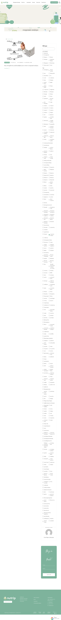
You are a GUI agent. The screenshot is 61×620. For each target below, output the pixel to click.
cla (50, 75)
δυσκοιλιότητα (46, 225)
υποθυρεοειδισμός (47, 487)
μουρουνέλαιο (46, 336)
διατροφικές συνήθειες (52, 215)
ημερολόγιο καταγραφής (46, 255)
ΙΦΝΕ (51, 272)
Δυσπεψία (45, 227)
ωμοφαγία (52, 520)
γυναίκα (51, 196)
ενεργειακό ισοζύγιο (52, 235)
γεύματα (45, 187)
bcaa (45, 73)
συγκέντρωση (46, 430)
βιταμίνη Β (52, 179)
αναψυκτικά (52, 132)
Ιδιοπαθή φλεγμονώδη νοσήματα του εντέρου (52, 266)
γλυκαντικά (52, 190)
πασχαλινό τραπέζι (52, 379)
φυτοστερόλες (46, 505)
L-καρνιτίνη (46, 89)
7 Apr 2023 (13, 62)
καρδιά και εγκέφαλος (52, 281)
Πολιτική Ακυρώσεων (34, 612)
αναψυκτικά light (46, 136)
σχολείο (45, 452)
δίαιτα (45, 199)
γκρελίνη (51, 187)
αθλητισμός (46, 124)
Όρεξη (45, 356)
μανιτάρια (52, 317)
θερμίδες (45, 258)
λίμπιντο (51, 300)
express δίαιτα (45, 83)
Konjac (51, 85)
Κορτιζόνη (46, 293)
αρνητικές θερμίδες (45, 152)
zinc (44, 114)
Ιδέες (45, 264)
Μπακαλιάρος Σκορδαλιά (48, 338)
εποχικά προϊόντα (45, 245)
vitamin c (51, 107)
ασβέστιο (51, 151)
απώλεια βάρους (51, 148)
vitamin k (45, 112)
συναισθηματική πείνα (48, 440)
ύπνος (51, 481)
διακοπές (45, 202)
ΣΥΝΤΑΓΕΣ (35, 601)
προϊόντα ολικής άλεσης (45, 393)
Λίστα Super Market (52, 310)
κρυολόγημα (52, 298)
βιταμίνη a (52, 173)
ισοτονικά (45, 272)
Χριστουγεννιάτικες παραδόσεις (47, 513)
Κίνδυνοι (45, 291)
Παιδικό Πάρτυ (51, 370)
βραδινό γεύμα (51, 183)
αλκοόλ (45, 129)
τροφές (45, 464)
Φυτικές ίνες (52, 500)
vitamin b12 (46, 107)
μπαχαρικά (46, 340)
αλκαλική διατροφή (51, 127)
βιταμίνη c (52, 175)
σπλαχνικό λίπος (46, 421)
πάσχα (51, 376)
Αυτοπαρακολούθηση (47, 162)
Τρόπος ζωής (46, 65)
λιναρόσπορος (46, 302)
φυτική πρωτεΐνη (47, 503)
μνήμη (45, 333)
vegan (51, 102)
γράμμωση (46, 196)
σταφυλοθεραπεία (47, 425)
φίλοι (45, 491)
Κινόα (51, 291)
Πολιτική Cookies (40, 612)
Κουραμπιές (52, 293)
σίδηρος (51, 411)
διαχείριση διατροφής (46, 222)
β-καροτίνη (52, 167)
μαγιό (45, 315)
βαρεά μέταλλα (45, 170)
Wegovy (51, 112)
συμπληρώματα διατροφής (48, 438)
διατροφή (45, 207)
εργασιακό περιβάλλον (52, 245)
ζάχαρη (45, 250)
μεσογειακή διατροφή (46, 329)
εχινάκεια (51, 248)
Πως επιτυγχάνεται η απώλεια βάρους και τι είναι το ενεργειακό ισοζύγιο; (21, 65)
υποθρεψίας (46, 485)
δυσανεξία (52, 221)
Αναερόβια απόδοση (46, 133)
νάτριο (51, 346)
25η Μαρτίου (46, 69)
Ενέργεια (45, 234)
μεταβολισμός (46, 331)
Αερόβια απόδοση (51, 121)
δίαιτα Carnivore (52, 200)
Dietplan (51, 80)
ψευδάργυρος (46, 518)
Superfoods (46, 53)
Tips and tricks (51, 99)
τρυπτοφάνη (46, 466)
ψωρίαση (51, 518)
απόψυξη (45, 147)
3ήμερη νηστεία (51, 70)
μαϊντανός (45, 317)
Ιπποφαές (51, 270)
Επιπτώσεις (46, 242)
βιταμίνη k (46, 179)
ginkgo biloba (45, 86)
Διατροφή (7, 62)
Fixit (20, 612)
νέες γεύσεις (52, 348)
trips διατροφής (45, 103)
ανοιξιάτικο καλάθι (52, 140)
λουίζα (45, 313)
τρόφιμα (51, 464)
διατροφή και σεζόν (52, 208)
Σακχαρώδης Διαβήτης (46, 406)
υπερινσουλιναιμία (47, 479)
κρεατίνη (45, 298)
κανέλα (45, 277)
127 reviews (55, 617)
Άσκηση (45, 154)
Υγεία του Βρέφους (45, 474)
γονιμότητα (52, 194)
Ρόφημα (51, 398)
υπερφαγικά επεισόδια (46, 482)
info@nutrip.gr (51, 605)
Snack (45, 96)
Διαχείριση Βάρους (52, 60)
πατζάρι (45, 382)
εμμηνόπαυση (46, 231)
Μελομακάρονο (46, 322)
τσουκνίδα (45, 471)
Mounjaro (52, 91)
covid (45, 77)
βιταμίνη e (52, 177)
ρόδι (44, 398)
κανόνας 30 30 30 (52, 278)
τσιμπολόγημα (46, 469)
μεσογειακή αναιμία (52, 325)
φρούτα (45, 494)
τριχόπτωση (52, 462)
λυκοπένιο (52, 313)
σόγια (45, 415)
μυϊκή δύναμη (45, 343)
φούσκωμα (52, 491)
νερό (45, 350)
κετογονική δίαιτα (52, 289)
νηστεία (51, 350)
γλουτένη (45, 190)
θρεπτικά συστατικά (46, 261)
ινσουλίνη (45, 270)
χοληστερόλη (46, 508)
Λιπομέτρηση (46, 307)
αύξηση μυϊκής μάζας (47, 160)
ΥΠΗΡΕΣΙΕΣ (22, 597)
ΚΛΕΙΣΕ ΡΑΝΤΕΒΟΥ (7, 601)
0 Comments (20, 62)
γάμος (51, 185)
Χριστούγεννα (46, 510)
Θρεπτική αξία (51, 261)
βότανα (45, 182)
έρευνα (45, 248)
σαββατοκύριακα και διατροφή (49, 403)
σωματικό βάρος (52, 453)
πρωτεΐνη (51, 396)
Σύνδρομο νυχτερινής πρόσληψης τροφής (46, 445)
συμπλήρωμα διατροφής (48, 436)
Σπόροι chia (46, 423)
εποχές (51, 242)
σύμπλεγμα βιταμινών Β (52, 433)
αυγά (51, 154)
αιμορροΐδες (52, 124)
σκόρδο (45, 413)
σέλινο (51, 408)
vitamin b (51, 105)
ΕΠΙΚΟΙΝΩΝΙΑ (50, 597)
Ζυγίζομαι (52, 250)
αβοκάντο (51, 114)
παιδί (45, 365)
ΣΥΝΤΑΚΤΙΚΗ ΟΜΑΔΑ (37, 603)
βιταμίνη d (46, 177)
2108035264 (50, 602)
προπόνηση (52, 391)
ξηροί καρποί (46, 353)
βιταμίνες (45, 173)
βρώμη (45, 185)
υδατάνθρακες (46, 477)
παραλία (45, 376)
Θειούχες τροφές (51, 255)
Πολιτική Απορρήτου (48, 612)
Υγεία (51, 65)
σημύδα (45, 411)
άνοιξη (45, 139)
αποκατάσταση (46, 145)
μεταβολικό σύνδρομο (52, 329)
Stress (51, 96)
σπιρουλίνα (52, 417)
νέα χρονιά (46, 348)
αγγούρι (45, 116)
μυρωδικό (45, 346)
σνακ (51, 413)
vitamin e (51, 110)
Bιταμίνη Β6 (52, 73)
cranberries (52, 77)
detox (45, 80)
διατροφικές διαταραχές (46, 211)
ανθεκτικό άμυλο (52, 136)
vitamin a (45, 105)
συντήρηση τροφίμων (52, 450)
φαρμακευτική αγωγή (47, 489)
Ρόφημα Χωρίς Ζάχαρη (48, 400)
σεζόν (51, 405)
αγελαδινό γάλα (52, 117)
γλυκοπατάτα (46, 194)
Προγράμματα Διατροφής (23, 598)
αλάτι (45, 126)
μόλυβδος (52, 333)
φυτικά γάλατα (45, 501)
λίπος (45, 309)
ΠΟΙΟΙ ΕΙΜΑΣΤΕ (36, 597)
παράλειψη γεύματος (52, 373)
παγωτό (51, 363)
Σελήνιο (45, 408)
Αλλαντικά (52, 129)
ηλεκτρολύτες (46, 252)
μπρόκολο (52, 340)
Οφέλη (45, 363)
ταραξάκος (52, 456)
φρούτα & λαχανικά (52, 495)
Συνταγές (45, 449)
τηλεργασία (46, 458)
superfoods (46, 98)
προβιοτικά (46, 386)
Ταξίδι (45, 456)
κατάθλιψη (46, 284)
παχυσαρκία (52, 382)
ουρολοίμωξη (46, 361)
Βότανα (51, 57)
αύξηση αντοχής (51, 157)
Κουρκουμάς (46, 296)
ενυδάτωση (46, 237)
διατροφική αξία (46, 218)
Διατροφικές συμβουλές (46, 215)
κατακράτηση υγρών (52, 285)
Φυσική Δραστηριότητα (48, 497)
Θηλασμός (52, 258)
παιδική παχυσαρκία (46, 370)
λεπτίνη (45, 300)
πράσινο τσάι (52, 384)
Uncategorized (46, 54)
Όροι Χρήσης (44, 612)
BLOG (35, 599)
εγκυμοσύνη (52, 227)
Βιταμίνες (45, 57)
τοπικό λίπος (46, 462)
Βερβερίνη (52, 169)
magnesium (52, 89)
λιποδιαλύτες (46, 305)
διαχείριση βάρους (52, 218)
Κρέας (51, 296)
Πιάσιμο (45, 384)
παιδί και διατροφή (51, 366)
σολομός (51, 415)
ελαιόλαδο (46, 229)
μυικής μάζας (52, 342)
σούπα (45, 417)
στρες (45, 428)
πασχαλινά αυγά (46, 379)
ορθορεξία (52, 356)
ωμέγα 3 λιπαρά (45, 521)
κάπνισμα (45, 280)
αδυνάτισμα (46, 120)
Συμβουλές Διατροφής (46, 433)
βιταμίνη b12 (46, 175)
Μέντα (45, 324)
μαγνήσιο (51, 315)
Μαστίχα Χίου (46, 319)
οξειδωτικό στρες (52, 354)
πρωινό (45, 396)
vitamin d (45, 110)
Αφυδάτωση (46, 167)
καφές (45, 288)
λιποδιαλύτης (52, 305)
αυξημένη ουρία (45, 157)
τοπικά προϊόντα (51, 459)
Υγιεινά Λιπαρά (51, 474)
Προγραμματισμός (47, 389)
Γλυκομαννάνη (46, 192)
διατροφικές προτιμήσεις (52, 211)
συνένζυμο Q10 (52, 444)
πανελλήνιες (46, 372)
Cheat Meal (46, 75)
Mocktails (45, 91)
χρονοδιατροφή (46, 516)
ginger (51, 82)
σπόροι (51, 420)
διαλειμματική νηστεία (48, 204)
